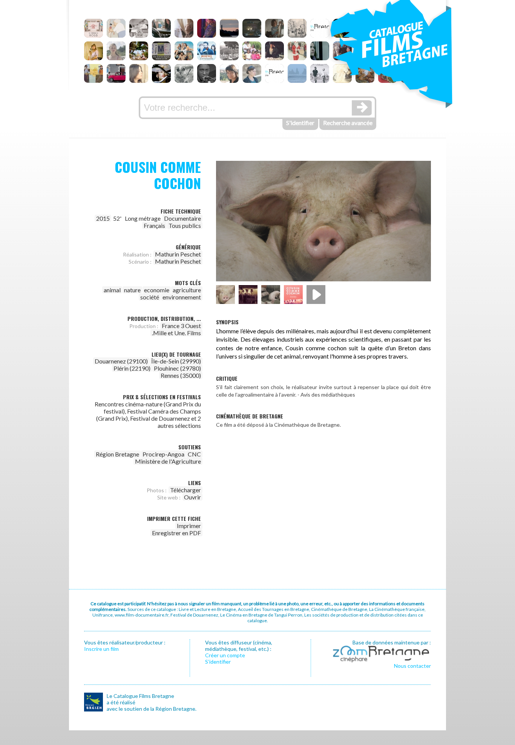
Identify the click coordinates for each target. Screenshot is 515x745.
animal (112, 289)
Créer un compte (225, 655)
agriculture (187, 289)
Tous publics (185, 225)
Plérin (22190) (131, 368)
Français (154, 225)
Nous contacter (412, 666)
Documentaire (182, 218)
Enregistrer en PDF (176, 532)
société (149, 297)
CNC (194, 454)
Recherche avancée (347, 122)
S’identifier (218, 661)
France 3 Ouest (181, 325)
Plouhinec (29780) (177, 368)
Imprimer (189, 525)
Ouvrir (192, 497)
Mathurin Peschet (178, 254)
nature (132, 289)
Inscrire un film (101, 649)
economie (156, 289)
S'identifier (300, 122)
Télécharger (185, 489)
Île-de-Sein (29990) (176, 361)
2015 (103, 218)
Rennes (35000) (181, 375)
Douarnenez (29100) (121, 361)
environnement (181, 297)
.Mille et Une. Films (176, 332)
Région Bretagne (117, 454)
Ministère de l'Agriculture (168, 461)
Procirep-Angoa (163, 454)
